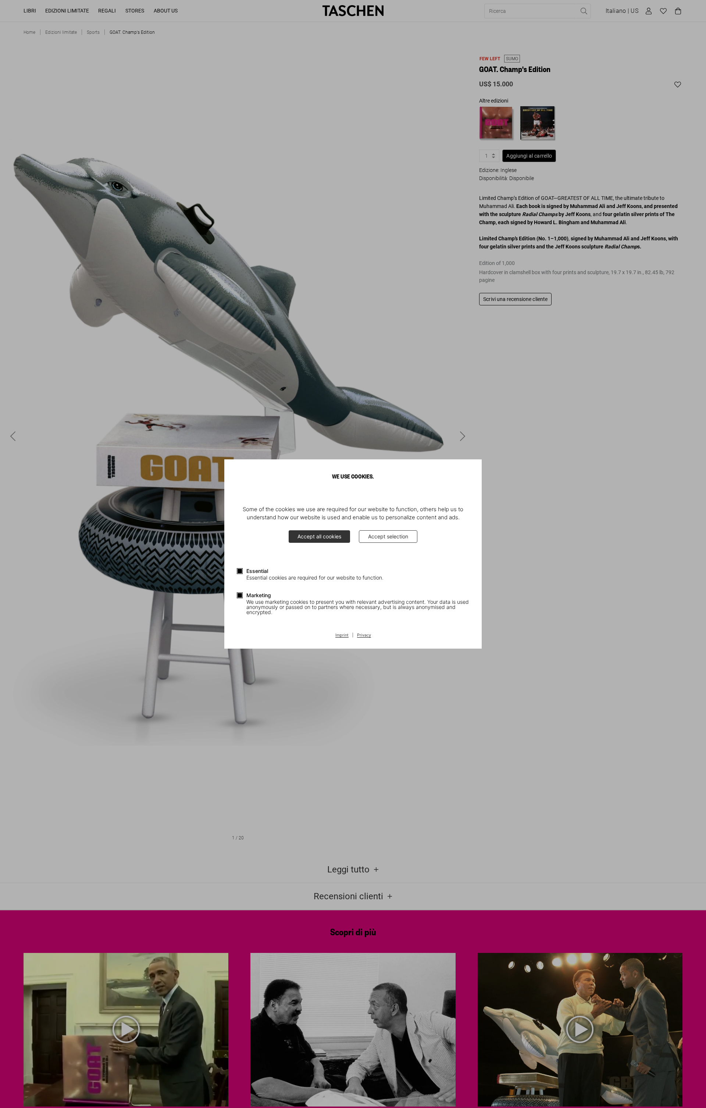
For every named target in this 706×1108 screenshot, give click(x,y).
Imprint (342, 635)
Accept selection (388, 536)
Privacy (364, 635)
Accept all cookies (319, 536)
